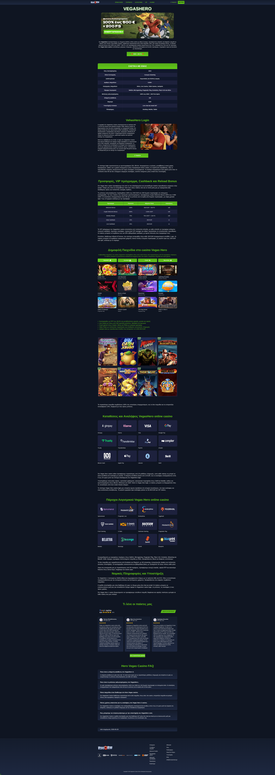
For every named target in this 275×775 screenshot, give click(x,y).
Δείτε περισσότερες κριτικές (137, 655)
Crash (146, 260)
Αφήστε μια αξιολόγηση (168, 611)
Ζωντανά (126, 260)
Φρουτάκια (167, 260)
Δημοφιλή (106, 260)
